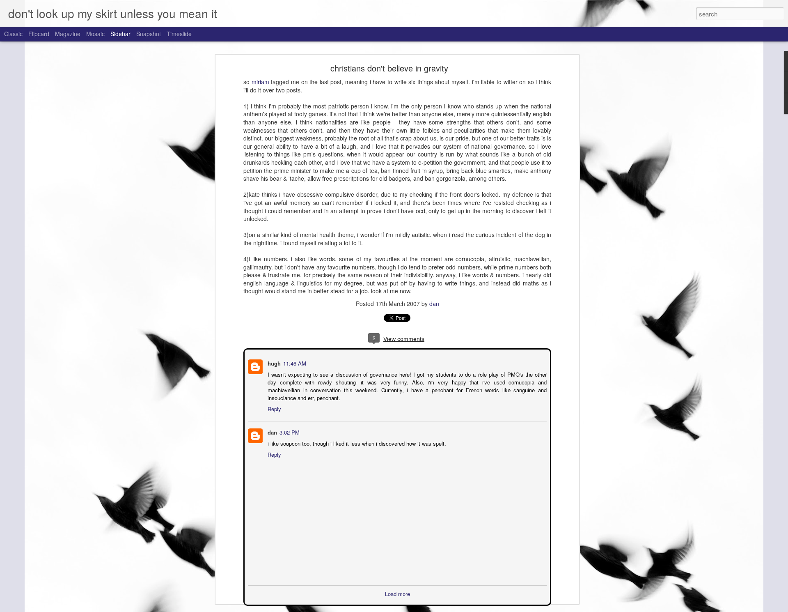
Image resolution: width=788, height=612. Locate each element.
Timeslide (179, 34)
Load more (397, 593)
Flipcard (38, 34)
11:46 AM (293, 362)
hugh (273, 362)
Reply (273, 408)
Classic (13, 34)
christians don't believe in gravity (389, 68)
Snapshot (148, 34)
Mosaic (95, 34)
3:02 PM (289, 431)
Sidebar (120, 34)
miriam (260, 82)
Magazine (67, 34)
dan (434, 303)
